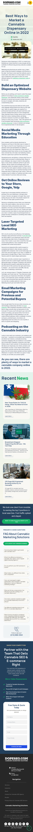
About (6, 791)
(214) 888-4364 (16, 635)
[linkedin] (16, 824)
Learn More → (9, 416)
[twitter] (9, 824)
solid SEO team (27, 235)
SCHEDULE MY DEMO (16, 746)
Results (7, 797)
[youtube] (20, 824)
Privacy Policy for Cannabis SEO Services (16, 800)
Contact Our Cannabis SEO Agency (14, 794)
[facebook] (5, 824)
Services (7, 785)
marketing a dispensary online (21, 78)
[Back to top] (29, 828)
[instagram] (13, 824)
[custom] (23, 824)
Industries (7, 788)
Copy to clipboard (30, 3)
